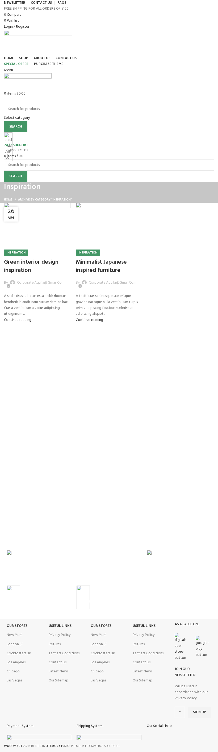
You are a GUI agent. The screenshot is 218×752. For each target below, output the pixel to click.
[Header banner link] (109, 376)
